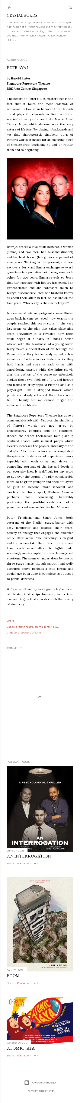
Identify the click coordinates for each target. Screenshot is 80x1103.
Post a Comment (27, 863)
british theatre (24, 626)
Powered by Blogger (43, 1082)
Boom (13, 975)
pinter (48, 626)
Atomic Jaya (21, 1048)
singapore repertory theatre (24, 632)
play (55, 626)
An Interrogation (29, 856)
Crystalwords (22, 15)
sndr (51, 1090)
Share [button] (10, 620)
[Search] (70, 7)
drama (39, 626)
